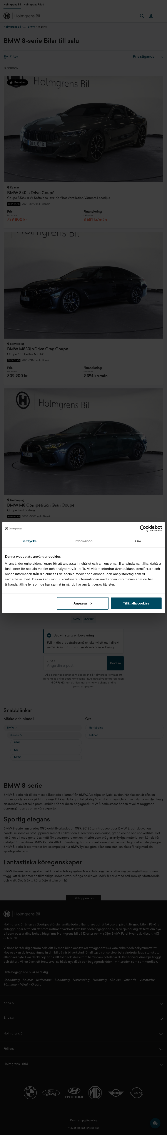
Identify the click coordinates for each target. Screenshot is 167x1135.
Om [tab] (138, 541)
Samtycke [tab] (29, 541)
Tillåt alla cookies (136, 603)
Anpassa (80, 603)
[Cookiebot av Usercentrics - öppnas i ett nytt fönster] (143, 528)
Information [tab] (83, 541)
